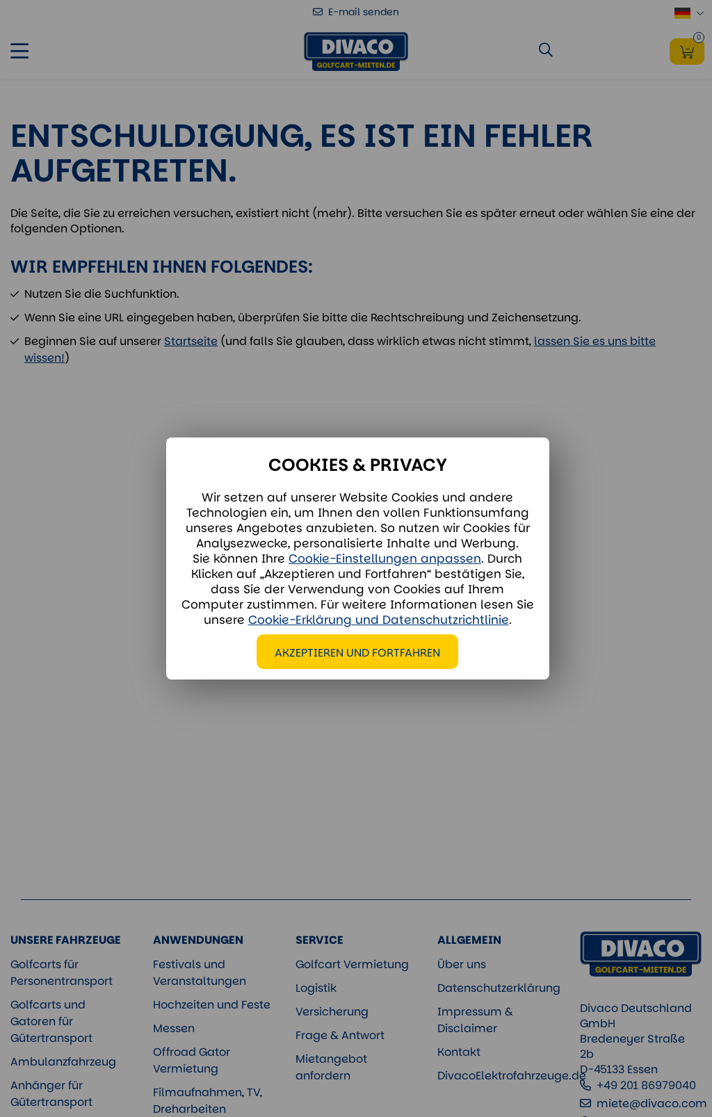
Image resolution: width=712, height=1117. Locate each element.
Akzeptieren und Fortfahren (357, 653)
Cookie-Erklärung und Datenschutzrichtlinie (378, 619)
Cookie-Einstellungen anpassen (385, 558)
